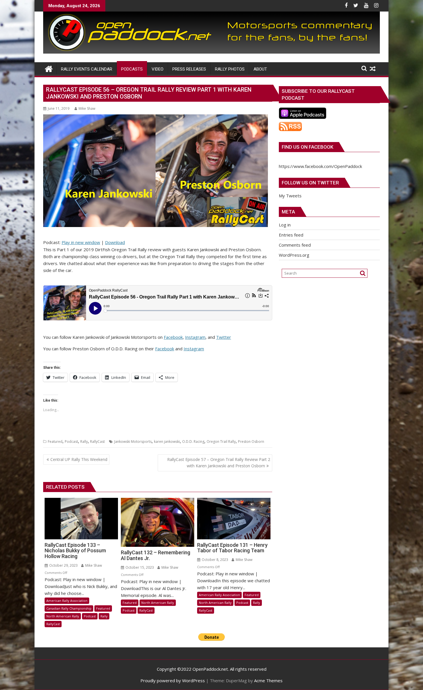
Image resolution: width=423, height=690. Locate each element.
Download (115, 242)
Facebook (173, 337)
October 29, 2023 (63, 565)
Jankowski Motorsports (133, 441)
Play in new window (81, 242)
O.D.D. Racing (193, 441)
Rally (84, 441)
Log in (285, 225)
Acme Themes (268, 680)
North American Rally (62, 616)
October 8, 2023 (214, 559)
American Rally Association (66, 600)
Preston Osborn (251, 441)
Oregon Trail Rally (221, 441)
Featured (55, 441)
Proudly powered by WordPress (172, 680)
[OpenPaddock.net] (211, 52)
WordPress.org (294, 255)
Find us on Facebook (307, 147)
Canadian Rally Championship (69, 608)
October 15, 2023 (139, 567)
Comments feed (295, 245)
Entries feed (291, 235)
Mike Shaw (87, 108)
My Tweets (290, 196)
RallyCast (97, 441)
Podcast (71, 441)
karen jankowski (167, 441)
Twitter (223, 337)
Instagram (195, 337)
